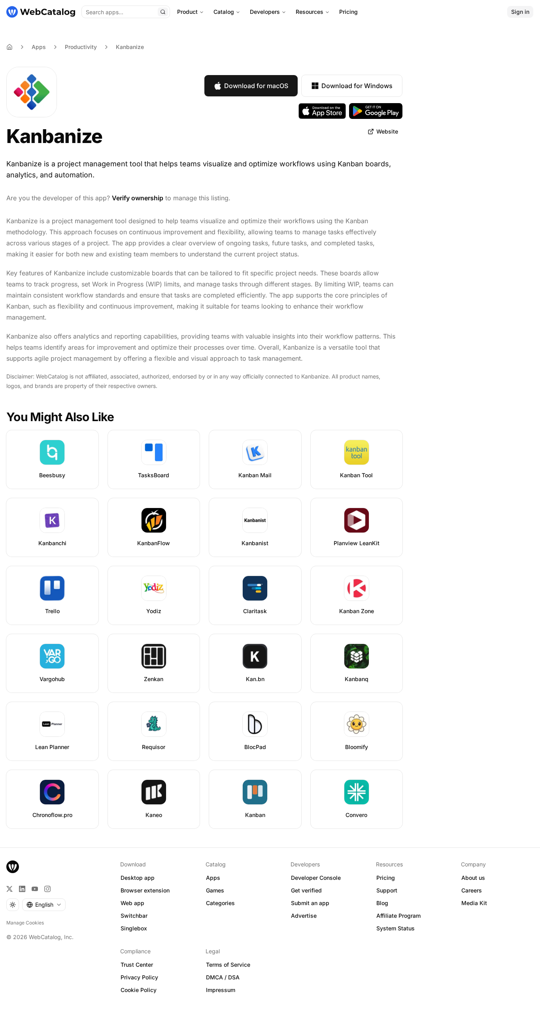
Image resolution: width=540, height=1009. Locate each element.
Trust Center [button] (137, 964)
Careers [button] (471, 890)
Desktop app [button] (138, 877)
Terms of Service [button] (228, 964)
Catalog (223, 11)
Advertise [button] (304, 915)
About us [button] (473, 877)
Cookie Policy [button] (139, 989)
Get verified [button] (306, 890)
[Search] (162, 12)
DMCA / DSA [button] (223, 977)
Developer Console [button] (316, 877)
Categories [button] (220, 903)
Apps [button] (213, 877)
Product (187, 11)
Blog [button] (382, 903)
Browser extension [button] (145, 890)
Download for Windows (357, 86)
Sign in (520, 11)
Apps (39, 46)
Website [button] (387, 131)
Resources (309, 11)
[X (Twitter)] (9, 889)
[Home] (40, 12)
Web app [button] (132, 903)
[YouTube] (35, 889)
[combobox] (44, 904)
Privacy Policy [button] (139, 977)
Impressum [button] (220, 989)
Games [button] (215, 890)
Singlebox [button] (134, 928)
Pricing (348, 11)
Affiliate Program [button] (398, 915)
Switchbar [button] (134, 915)
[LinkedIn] (22, 889)
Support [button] (386, 890)
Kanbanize (130, 46)
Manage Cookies (25, 923)
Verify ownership (137, 198)
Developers (265, 11)
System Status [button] (395, 928)
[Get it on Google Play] (375, 111)
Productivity (81, 46)
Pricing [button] (385, 877)
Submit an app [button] (310, 903)
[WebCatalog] (12, 866)
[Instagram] (47, 889)
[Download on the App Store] (322, 111)
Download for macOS (256, 86)
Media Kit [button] (474, 903)
